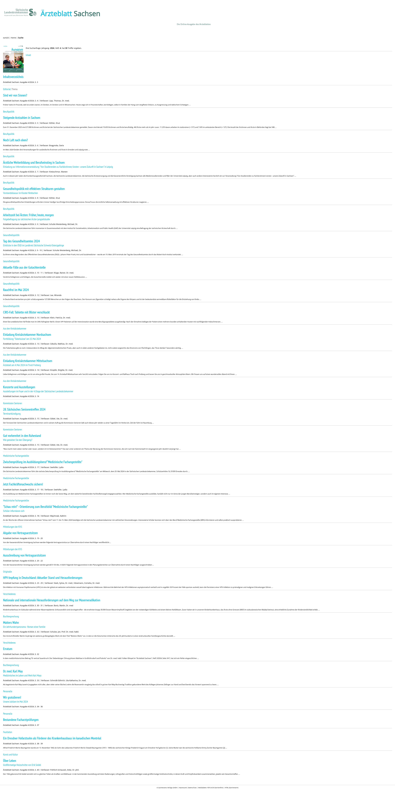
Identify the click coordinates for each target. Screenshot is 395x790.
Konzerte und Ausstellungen (19, 387)
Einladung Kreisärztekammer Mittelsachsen (27, 361)
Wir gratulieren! (12, 697)
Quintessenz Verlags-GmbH (167, 788)
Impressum (183, 788)
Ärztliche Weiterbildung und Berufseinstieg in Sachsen (34, 162)
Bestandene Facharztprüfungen (20, 720)
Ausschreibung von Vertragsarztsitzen (24, 555)
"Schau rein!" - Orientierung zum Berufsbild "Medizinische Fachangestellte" (45, 507)
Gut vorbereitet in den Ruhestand (22, 435)
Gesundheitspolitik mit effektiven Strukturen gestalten (34, 189)
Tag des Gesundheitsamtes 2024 (21, 241)
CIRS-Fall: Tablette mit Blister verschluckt (26, 312)
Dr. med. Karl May (13, 671)
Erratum (7, 649)
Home (13, 37)
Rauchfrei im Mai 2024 (16, 290)
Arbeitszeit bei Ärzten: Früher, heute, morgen (28, 215)
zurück (6, 37)
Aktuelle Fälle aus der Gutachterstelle (24, 267)
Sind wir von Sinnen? (15, 95)
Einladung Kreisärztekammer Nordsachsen (27, 334)
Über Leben (9, 761)
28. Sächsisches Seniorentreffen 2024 (24, 409)
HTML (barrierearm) (231, 788)
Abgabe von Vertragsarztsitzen (20, 533)
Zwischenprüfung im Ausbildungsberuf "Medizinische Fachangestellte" (42, 462)
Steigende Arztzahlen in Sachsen (21, 117)
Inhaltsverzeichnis (13, 77)
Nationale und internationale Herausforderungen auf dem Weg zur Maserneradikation (51, 600)
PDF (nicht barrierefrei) (215, 788)
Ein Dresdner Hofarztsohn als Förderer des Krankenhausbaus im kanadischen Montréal (52, 738)
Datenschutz (192, 788)
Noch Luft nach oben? (15, 140)
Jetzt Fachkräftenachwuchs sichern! (23, 484)
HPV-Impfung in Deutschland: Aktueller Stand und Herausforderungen (42, 578)
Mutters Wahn (11, 622)
